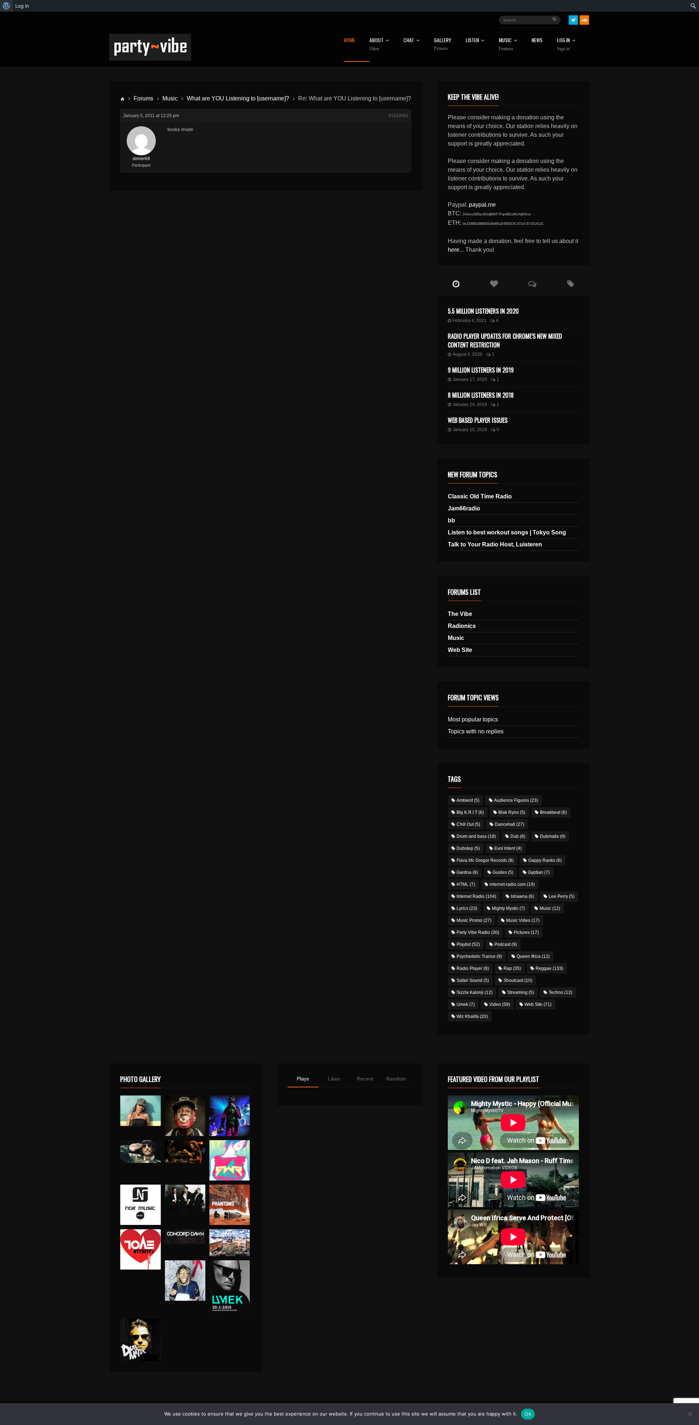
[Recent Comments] (532, 284)
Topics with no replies (475, 731)
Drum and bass (476, 836)
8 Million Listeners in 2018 (481, 395)
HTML (466, 884)
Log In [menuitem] (22, 6)
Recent (365, 1079)
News (537, 40)
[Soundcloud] (584, 20)
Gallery (442, 44)
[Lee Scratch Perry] (185, 1115)
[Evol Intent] (140, 1249)
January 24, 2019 (470, 404)
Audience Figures (516, 800)
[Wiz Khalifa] (185, 1280)
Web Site (460, 650)
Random (396, 1079)
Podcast (505, 944)
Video (499, 1004)
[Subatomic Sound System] (229, 1115)
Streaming (520, 992)
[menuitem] (6, 6)
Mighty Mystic (508, 908)
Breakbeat (553, 812)
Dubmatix (552, 836)
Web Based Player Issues (478, 420)
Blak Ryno (511, 812)
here (453, 250)
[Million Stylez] (140, 1151)
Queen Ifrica (533, 956)
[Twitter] (573, 20)
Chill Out (468, 824)
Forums (143, 98)
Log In (563, 44)
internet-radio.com (512, 884)
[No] (690, 1414)
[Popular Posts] (494, 284)
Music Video (523, 920)
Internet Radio (476, 896)
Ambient (468, 800)
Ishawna (522, 896)
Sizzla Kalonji (475, 992)
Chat (408, 40)
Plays (303, 1079)
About (376, 44)
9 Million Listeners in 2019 (481, 370)
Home (349, 40)
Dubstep (468, 848)
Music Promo (474, 920)
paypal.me (482, 205)
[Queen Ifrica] (140, 1110)
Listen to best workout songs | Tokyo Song (507, 532)
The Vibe (460, 614)
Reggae (549, 968)
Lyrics (467, 908)
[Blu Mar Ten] (185, 1198)
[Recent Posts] (456, 284)
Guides (503, 872)
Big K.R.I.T (470, 812)
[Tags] (571, 284)
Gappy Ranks (545, 860)
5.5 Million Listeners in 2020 (483, 311)
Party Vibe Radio (478, 932)
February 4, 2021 (469, 320)
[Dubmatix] (140, 1339)
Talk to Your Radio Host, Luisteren (495, 544)
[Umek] (229, 1287)
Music (170, 98)
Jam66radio (464, 508)
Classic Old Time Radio (480, 496)
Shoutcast (517, 980)
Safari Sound (473, 980)
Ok (528, 1414)
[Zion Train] (185, 1151)
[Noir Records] (140, 1205)
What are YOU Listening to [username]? (238, 98)
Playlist (468, 944)
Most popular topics (473, 719)
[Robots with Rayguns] (229, 1160)
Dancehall (509, 824)
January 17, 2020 (470, 379)
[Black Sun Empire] (229, 1205)
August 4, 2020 (467, 354)
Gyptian (539, 872)
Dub (517, 836)
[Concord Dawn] (185, 1237)
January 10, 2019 (470, 429)
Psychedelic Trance (479, 956)
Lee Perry (561, 896)
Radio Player (473, 968)
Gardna (467, 872)
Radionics (462, 626)
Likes (334, 1079)
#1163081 (398, 115)
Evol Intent (508, 848)
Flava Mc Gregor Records (485, 860)
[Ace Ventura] (229, 1243)
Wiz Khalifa (472, 1016)
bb (451, 520)
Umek (466, 1004)
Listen (472, 40)
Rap (512, 968)
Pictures (526, 932)
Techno (560, 992)
